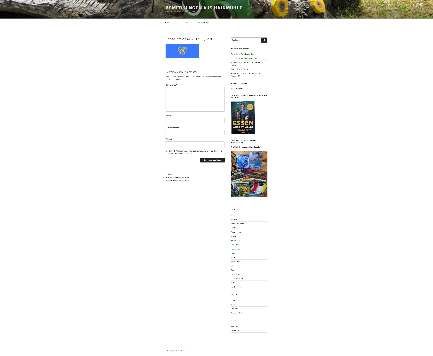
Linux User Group (237, 278)
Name (168, 116)
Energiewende (236, 232)
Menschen (187, 23)
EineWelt (234, 219)
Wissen (233, 236)
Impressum (235, 326)
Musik (233, 228)
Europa (233, 253)
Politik (233, 257)
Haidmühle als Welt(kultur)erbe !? (252, 58)
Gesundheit (235, 245)
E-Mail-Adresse (172, 127)
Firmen (176, 23)
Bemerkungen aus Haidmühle (204, 7)
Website (169, 139)
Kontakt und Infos (202, 23)
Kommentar (171, 85)
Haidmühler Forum (237, 224)
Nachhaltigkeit (236, 249)
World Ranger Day (247, 54)
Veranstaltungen (237, 261)
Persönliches (235, 274)
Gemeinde (234, 266)
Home (167, 23)
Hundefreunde (236, 287)
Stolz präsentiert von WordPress (176, 351)
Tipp (232, 270)
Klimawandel (235, 240)
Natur (233, 215)
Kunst (233, 283)
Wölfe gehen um (249, 69)
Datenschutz (235, 330)
